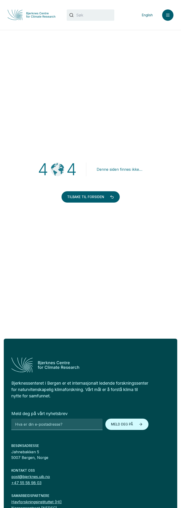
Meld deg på (122, 424)
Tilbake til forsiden (85, 197)
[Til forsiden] (31, 15)
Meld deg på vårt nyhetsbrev (39, 413)
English (147, 15)
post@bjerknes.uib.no (30, 476)
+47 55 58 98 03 (26, 482)
